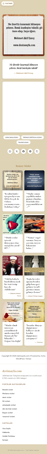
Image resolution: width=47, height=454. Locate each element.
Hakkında (6, 432)
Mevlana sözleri (8, 393)
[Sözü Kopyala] (37, 151)
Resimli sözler (23, 142)
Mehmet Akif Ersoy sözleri (32, 137)
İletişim (5, 440)
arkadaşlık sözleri (9, 405)
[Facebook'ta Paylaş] (23, 151)
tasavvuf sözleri (8, 416)
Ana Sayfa (8, 3)
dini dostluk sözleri (9, 409)
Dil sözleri (6, 401)
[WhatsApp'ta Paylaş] (10, 151)
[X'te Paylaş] (16, 151)
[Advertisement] (23, 107)
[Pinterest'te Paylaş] (30, 151)
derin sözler (6, 397)
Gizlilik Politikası (8, 436)
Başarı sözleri (7, 413)
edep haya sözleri (11, 137)
